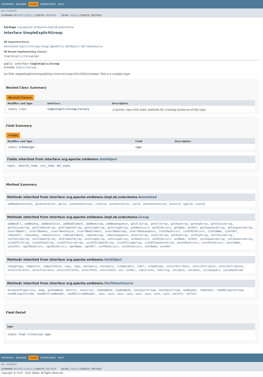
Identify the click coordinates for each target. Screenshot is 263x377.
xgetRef (90, 246)
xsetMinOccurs (131, 246)
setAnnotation (119, 203)
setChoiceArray (221, 235)
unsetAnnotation (154, 203)
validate (178, 270)
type (138, 147)
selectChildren (18, 270)
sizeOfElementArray (100, 242)
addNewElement (73, 223)
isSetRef (231, 231)
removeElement (73, 235)
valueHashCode (233, 270)
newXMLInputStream (230, 290)
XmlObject (72, 46)
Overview (7, 4)
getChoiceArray (221, 223)
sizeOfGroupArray (129, 242)
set (120, 270)
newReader (190, 290)
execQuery (90, 266)
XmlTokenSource (91, 46)
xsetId (200, 203)
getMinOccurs (161, 227)
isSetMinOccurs (194, 231)
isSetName (215, 231)
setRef (192, 238)
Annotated (11, 46)
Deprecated (48, 4)
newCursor (87, 290)
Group (45, 46)
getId (62, 203)
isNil (141, 266)
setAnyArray (179, 235)
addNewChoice (50, 223)
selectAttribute (177, 266)
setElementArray (43, 238)
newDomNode (104, 290)
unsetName (233, 242)
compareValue (52, 266)
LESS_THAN (47, 165)
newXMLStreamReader (50, 293)
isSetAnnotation (80, 203)
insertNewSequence (142, 231)
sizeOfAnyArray (43, 242)
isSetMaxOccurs (169, 231)
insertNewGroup (115, 231)
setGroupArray (95, 238)
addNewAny (31, 223)
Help (61, 4)
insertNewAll (17, 231)
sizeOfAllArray (18, 242)
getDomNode (55, 290)
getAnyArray (179, 223)
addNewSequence (117, 223)
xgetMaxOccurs (33, 246)
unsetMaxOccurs (188, 242)
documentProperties (21, 290)
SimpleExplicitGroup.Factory (68, 109)
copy (67, 266)
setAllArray (139, 235)
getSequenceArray (212, 227)
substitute (146, 270)
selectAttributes (231, 266)
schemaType (155, 266)
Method (51, 15)
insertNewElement (89, 231)
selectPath (89, 270)
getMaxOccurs (140, 227)
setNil (130, 270)
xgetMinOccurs (56, 246)
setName (179, 238)
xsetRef (165, 246)
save (101, 293)
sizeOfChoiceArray (70, 242)
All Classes (9, 10)
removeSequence (117, 235)
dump (41, 290)
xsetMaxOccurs (108, 246)
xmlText (177, 293)
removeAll (14, 235)
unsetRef (14, 246)
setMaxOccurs (140, 238)
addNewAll (14, 223)
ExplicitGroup (29, 46)
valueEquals (211, 270)
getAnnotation (45, 203)
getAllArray (139, 223)
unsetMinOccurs (212, 242)
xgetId (187, 203)
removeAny (31, 235)
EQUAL (11, 165)
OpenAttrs (57, 46)
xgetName (75, 246)
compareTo (33, 266)
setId (136, 203)
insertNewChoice (62, 231)
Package (21, 4)
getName (179, 227)
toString (163, 270)
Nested (18, 15)
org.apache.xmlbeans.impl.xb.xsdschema (45, 27)
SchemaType (26, 147)
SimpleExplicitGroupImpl (21, 56)
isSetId (100, 203)
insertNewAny (38, 231)
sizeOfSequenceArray (159, 242)
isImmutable (125, 266)
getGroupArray (95, 227)
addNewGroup (94, 223)
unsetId (174, 203)
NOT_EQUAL (64, 165)
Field (28, 15)
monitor (71, 290)
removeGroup (94, 235)
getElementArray (43, 227)
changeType (15, 266)
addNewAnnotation (20, 203)
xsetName (151, 246)
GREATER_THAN (27, 165)
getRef (192, 227)
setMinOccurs (161, 238)
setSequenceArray (212, 238)
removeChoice (50, 235)
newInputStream (144, 290)
